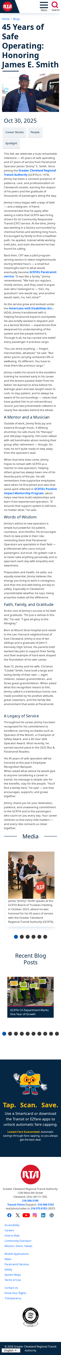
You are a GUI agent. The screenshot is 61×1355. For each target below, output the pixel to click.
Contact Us (11, 1288)
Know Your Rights (15, 1293)
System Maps (13, 1275)
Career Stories (14, 132)
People (35, 132)
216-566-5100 (30, 1200)
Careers (9, 1230)
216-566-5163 (46, 1204)
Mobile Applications (17, 1254)
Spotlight (11, 143)
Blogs (16, 19)
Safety (8, 1269)
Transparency (13, 1298)
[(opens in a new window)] (9, 1215)
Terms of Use (13, 1280)
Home (5, 19)
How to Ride (12, 1235)
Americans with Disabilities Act (30, 308)
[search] (55, 4)
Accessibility (12, 1225)
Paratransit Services (17, 1264)
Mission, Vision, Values (18, 1246)
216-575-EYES (39, 1208)
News (8, 1259)
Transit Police (16, 1204)
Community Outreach (18, 1241)
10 (57, 1034)
